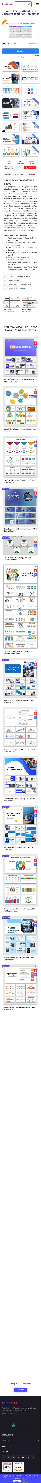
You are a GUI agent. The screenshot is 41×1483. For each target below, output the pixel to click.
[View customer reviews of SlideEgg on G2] (18, 1446)
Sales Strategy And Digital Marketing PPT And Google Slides (20, 530)
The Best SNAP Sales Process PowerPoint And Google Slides (20, 481)
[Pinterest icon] (15, 43)
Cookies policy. (22, 1478)
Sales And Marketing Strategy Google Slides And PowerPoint (19, 800)
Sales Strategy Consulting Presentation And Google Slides (19, 701)
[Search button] (28, 4)
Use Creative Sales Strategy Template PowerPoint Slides (17, 559)
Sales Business (26, 284)
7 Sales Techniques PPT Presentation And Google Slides (19, 959)
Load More (20, 1390)
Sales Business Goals (10, 288)
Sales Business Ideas (10, 284)
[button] (35, 339)
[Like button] (4, 43)
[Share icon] (9, 43)
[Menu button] (37, 4)
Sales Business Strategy (11, 280)
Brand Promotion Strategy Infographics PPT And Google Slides (19, 910)
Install (30, 167)
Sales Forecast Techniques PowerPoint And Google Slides (19, 1008)
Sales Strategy (8, 276)
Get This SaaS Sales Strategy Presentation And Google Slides (19, 380)
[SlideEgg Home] (20, 1402)
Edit (29, 56)
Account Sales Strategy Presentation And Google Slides (18, 848)
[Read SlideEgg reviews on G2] (7, 1446)
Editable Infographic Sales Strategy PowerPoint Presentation (16, 652)
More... (22, 288)
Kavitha (32, 163)
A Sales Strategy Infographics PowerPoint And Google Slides (20, 750)
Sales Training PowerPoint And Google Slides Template (20, 430)
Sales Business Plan (23, 276)
